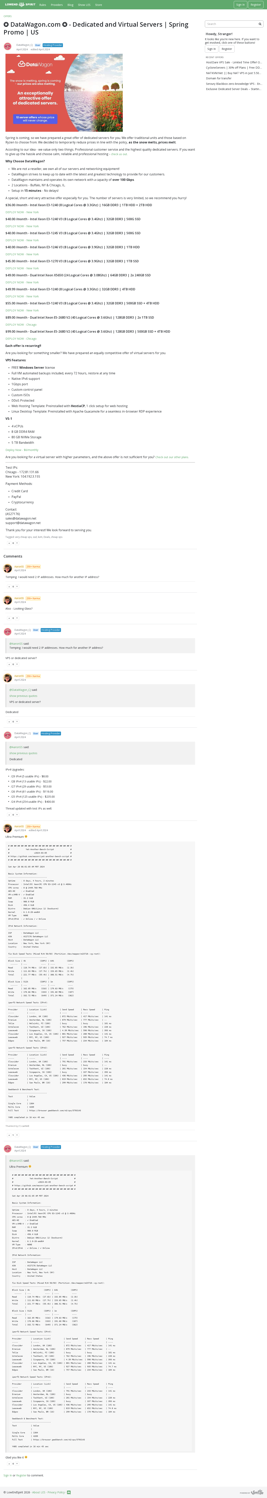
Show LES (84, 5)
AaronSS (19, 566)
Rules (42, 5)
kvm (40, 537)
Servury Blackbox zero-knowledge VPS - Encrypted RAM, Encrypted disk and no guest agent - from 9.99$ (234, 84)
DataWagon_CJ (24, 45)
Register (256, 4)
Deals (47, 537)
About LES (38, 1492)
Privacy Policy (56, 1492)
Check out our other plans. (172, 457)
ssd (35, 537)
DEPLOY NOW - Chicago (21, 324)
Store (98, 5)
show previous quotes (23, 696)
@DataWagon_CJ (20, 690)
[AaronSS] (8, 568)
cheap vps (56, 537)
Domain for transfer (218, 78)
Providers (57, 5)
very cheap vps (23, 537)
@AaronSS (16, 643)
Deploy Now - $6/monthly (21, 450)
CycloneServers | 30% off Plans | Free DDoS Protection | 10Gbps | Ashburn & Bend (234, 67)
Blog (70, 5)
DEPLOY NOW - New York (22, 212)
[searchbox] (234, 23)
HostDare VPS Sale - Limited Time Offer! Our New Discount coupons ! (234, 62)
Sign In (240, 4)
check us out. (119, 154)
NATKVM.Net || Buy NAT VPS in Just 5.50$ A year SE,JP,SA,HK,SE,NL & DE (234, 73)
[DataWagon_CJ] (8, 46)
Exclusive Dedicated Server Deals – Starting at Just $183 (234, 89)
